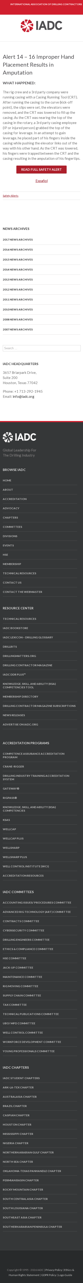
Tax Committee (15, 1004)
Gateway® (11, 788)
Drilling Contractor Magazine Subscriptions (39, 706)
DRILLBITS (10, 646)
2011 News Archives (18, 299)
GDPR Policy (48, 1275)
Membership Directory (20, 696)
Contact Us (12, 582)
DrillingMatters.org (19, 656)
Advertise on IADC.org (20, 724)
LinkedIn (45, 1255)
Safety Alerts (10, 195)
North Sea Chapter (18, 1161)
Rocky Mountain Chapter (23, 1189)
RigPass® (10, 798)
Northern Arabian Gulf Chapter (28, 1152)
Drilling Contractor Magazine (27, 665)
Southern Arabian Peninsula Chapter (32, 1226)
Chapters (10, 517)
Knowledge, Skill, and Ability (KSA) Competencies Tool (29, 685)
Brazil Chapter (15, 1106)
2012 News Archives (18, 289)
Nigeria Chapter (15, 1143)
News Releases (14, 715)
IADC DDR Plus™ (14, 674)
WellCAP (9, 829)
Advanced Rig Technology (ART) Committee (37, 912)
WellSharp (11, 847)
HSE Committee (14, 958)
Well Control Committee (23, 1032)
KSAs (6, 820)
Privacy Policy (53, 1270)
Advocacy (11, 508)
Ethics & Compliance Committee (28, 949)
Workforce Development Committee (32, 1042)
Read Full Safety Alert (41, 169)
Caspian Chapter (16, 1115)
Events (8, 545)
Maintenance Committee (22, 977)
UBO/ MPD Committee (19, 1023)
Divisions (10, 536)
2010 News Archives (18, 309)
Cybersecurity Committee (23, 930)
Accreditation (15, 499)
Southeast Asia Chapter (22, 1217)
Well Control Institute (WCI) (26, 866)
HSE (5, 554)
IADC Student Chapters (21, 1078)
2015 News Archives (18, 259)
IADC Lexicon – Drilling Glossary (28, 637)
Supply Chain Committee (22, 995)
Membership (12, 564)
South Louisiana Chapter (23, 1208)
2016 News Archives (18, 249)
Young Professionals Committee (29, 1051)
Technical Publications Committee (31, 1014)
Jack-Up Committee (18, 967)
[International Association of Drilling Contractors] (19, 435)
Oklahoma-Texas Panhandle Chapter (32, 1171)
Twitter (36, 1256)
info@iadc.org (23, 396)
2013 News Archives (18, 279)
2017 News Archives (18, 239)
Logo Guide (65, 1275)
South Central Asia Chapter (25, 1199)
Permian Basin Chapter (21, 1180)
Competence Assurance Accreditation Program (33, 755)
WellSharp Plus (15, 857)
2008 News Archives (18, 319)
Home (7, 480)
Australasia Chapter (20, 1096)
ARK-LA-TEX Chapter (18, 1087)
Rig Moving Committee (20, 986)
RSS (53, 1255)
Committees (12, 527)
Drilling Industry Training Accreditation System (36, 777)
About (8, 489)
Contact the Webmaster (22, 592)
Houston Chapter (17, 1124)
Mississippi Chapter (18, 1134)
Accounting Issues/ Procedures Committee (37, 902)
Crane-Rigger (13, 766)
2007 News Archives (18, 329)
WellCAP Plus (13, 838)
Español (42, 181)
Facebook (29, 1256)
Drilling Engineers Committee (26, 939)
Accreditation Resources (23, 875)
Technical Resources (19, 573)
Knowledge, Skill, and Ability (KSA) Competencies (29, 808)
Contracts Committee (21, 921)
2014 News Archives (18, 269)
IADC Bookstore (15, 628)
